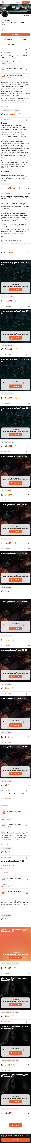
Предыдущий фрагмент (8, 802)
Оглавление (4, 805)
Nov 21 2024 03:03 (6, 857)
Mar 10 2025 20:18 (6, 120)
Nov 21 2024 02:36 (6, 1070)
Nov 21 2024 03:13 (6, 500)
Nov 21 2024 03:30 (6, 403)
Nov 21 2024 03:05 (6, 742)
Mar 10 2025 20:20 (6, 52)
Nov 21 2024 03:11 (6, 548)
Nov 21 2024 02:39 (6, 973)
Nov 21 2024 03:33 (6, 306)
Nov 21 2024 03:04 (6, 790)
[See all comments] (2, 300)
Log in (26, 2)
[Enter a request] (25, 48)
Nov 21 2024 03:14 (6, 451)
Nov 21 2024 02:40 (6, 925)
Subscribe (15, 34)
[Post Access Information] (26, 53)
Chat (24, 39)
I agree (15, 1140)
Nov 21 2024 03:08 (6, 645)
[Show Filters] (29, 48)
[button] (2, 2)
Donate (9, 39)
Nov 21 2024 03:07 (6, 694)
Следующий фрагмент (8, 798)
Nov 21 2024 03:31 (6, 354)
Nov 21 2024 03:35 (6, 258)
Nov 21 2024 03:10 (6, 597)
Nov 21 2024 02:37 (6, 1021)
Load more (15, 1125)
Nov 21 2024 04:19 (6, 193)
